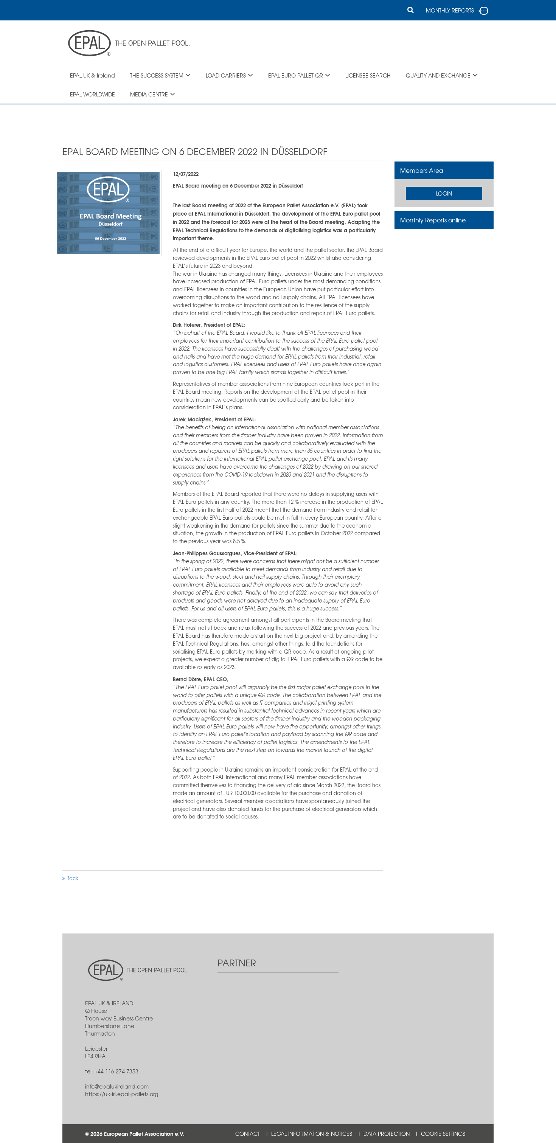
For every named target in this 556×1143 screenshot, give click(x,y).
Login (444, 193)
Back (71, 878)
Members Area (421, 170)
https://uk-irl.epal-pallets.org (121, 1094)
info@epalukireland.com (117, 1086)
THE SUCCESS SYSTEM (156, 75)
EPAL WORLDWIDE (92, 94)
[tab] (444, 171)
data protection (386, 1133)
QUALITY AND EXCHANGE (438, 75)
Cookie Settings (443, 1133)
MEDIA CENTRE (149, 94)
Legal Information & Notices (311, 1133)
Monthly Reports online (433, 219)
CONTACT (247, 1133)
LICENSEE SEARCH (368, 75)
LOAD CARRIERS (226, 75)
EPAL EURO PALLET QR (295, 75)
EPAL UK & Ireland (92, 75)
